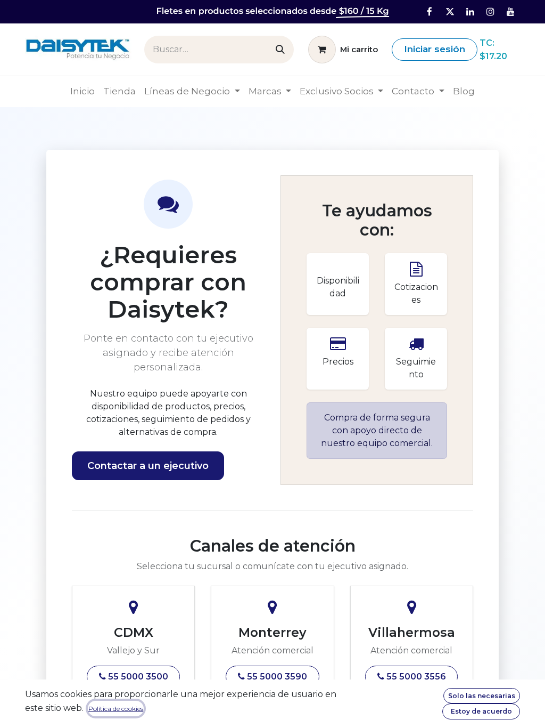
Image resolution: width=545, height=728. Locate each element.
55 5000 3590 (276, 677)
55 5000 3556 (415, 677)
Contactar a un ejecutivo (148, 466)
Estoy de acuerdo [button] (481, 711)
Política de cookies (115, 709)
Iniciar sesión (434, 49)
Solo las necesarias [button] (481, 696)
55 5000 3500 (137, 677)
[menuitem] (82, 91)
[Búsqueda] (280, 49)
